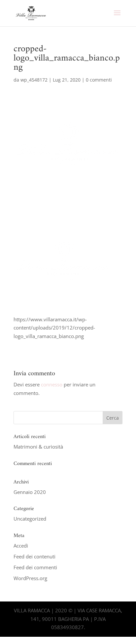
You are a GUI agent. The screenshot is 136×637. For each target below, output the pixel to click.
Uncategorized (30, 518)
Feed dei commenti (35, 567)
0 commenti (99, 80)
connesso (51, 384)
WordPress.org (30, 578)
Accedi (21, 545)
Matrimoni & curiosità (38, 446)
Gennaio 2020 (30, 492)
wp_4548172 (34, 80)
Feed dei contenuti (34, 556)
